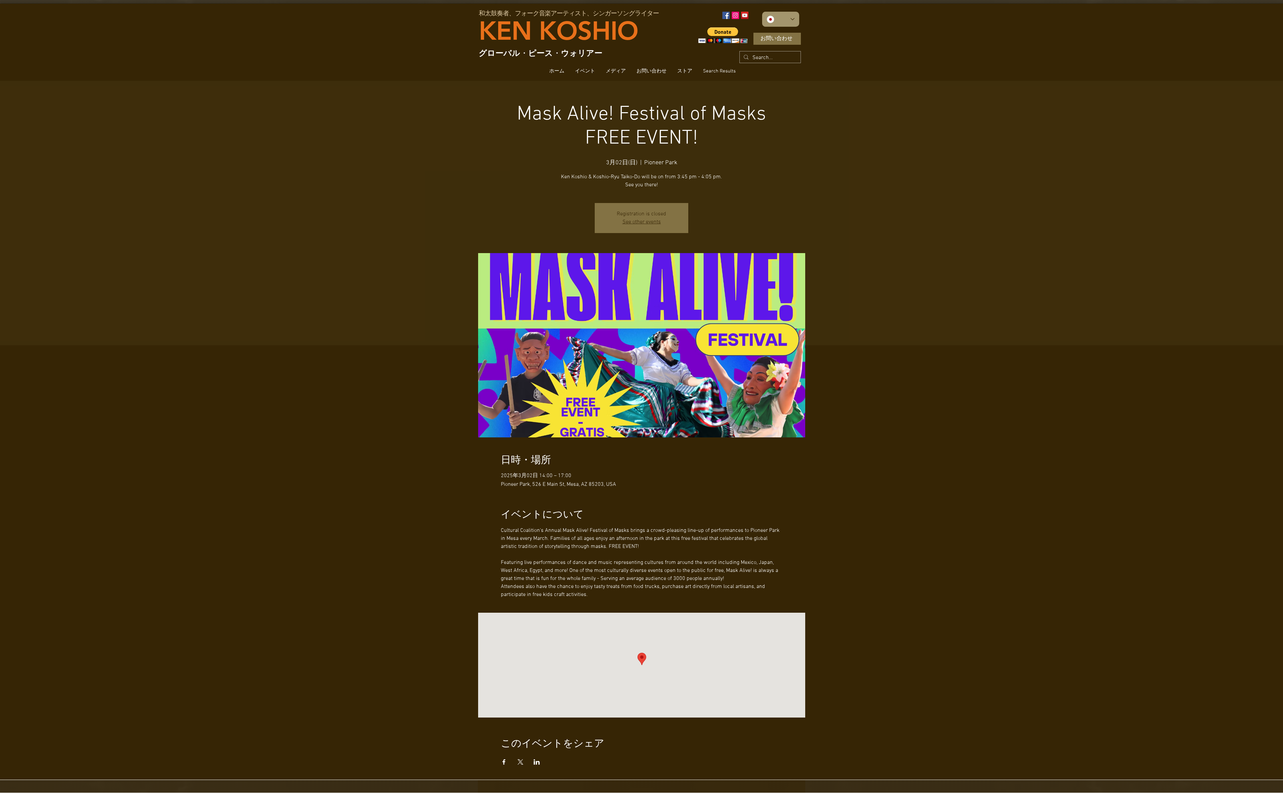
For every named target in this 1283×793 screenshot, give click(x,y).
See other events (641, 222)
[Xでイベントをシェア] (520, 762)
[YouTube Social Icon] (744, 15)
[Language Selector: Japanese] (780, 19)
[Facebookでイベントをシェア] (504, 762)
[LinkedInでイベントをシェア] (537, 762)
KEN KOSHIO (558, 30)
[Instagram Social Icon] (735, 15)
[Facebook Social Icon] (726, 15)
